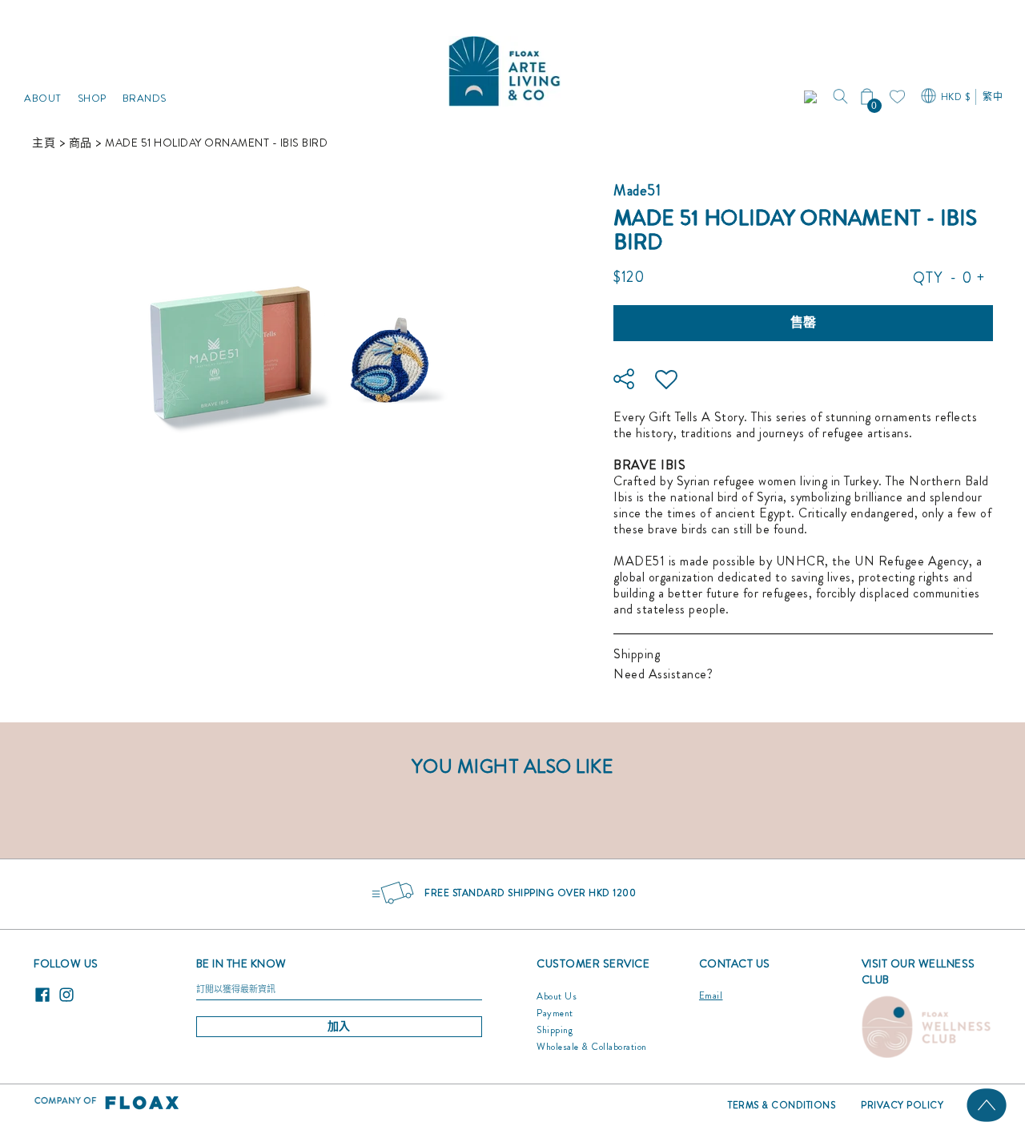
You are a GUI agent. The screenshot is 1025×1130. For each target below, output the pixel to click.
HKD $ (956, 97)
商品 (80, 143)
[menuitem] (43, 67)
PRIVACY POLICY (902, 1105)
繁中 (993, 97)
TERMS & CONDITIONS (781, 1105)
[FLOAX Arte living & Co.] (504, 67)
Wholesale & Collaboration (592, 1047)
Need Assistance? (663, 674)
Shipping (636, 654)
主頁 (43, 143)
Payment (555, 1013)
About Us (557, 996)
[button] (812, 97)
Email (711, 995)
